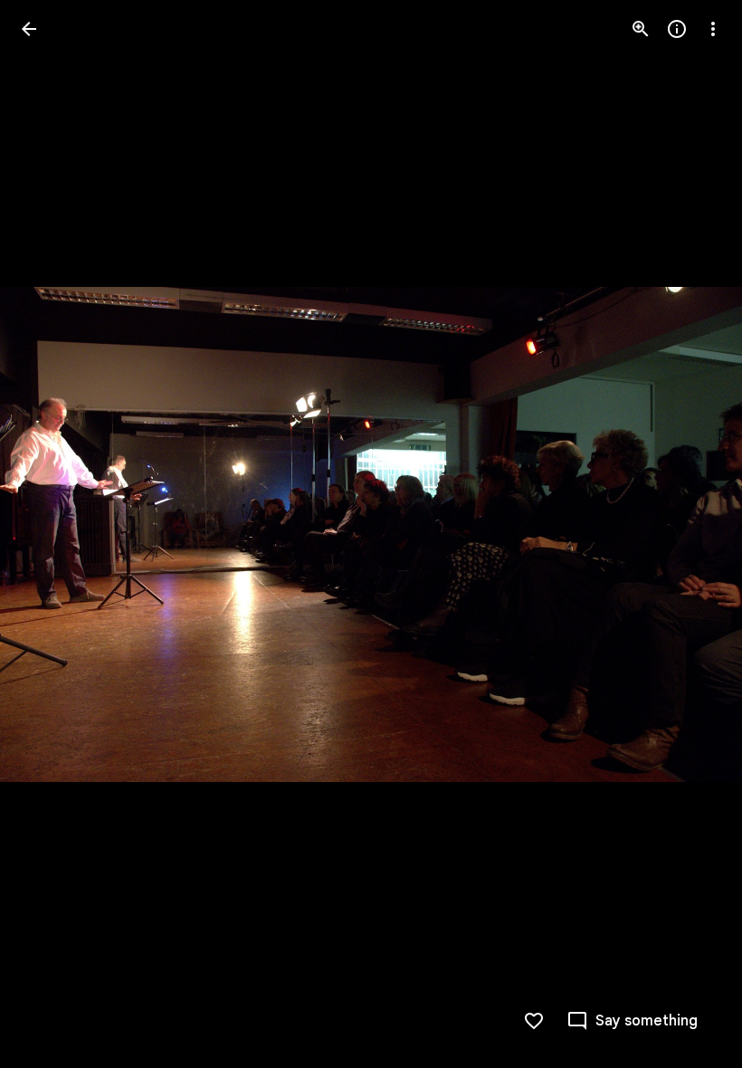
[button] (50, 534)
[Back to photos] (29, 29)
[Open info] (677, 29)
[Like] (534, 1021)
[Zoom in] (641, 29)
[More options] (713, 29)
